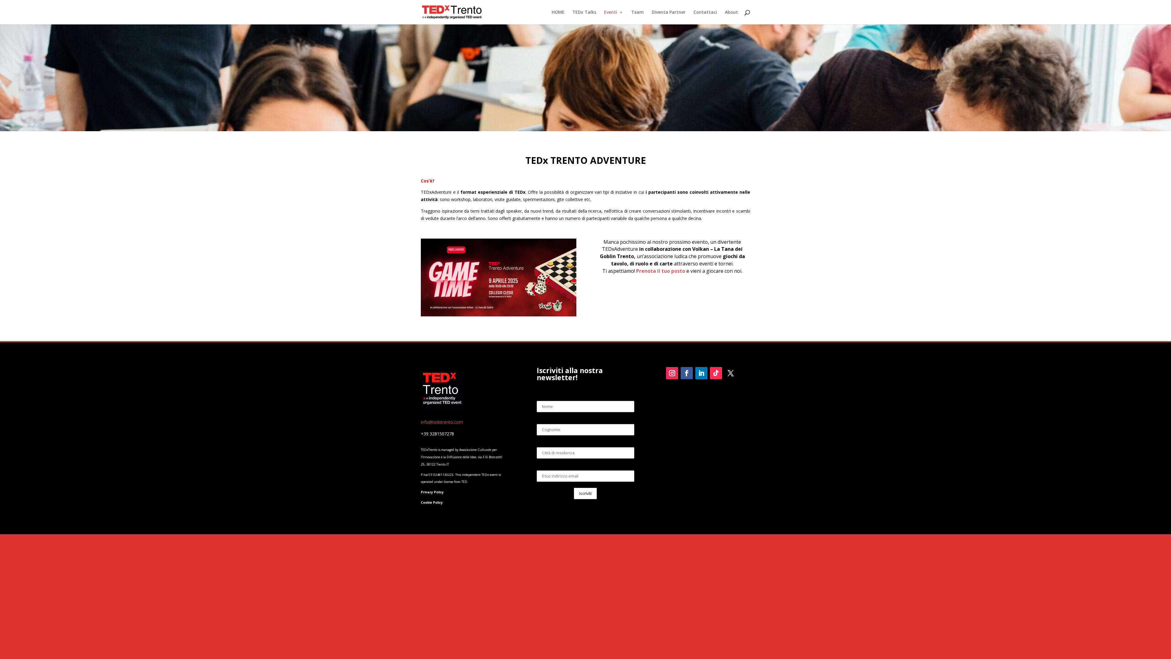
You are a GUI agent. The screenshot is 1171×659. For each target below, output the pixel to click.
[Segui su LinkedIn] (701, 373)
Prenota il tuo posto (660, 271)
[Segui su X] (731, 373)
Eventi (610, 12)
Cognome (585, 419)
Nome (585, 396)
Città (585, 442)
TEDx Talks (584, 12)
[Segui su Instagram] (672, 373)
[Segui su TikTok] (716, 373)
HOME (558, 12)
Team (637, 12)
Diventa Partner (669, 12)
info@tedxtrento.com (442, 422)
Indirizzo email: (585, 466)
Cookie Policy (432, 502)
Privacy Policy (432, 492)
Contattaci (705, 12)
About (731, 12)
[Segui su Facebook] (687, 373)
